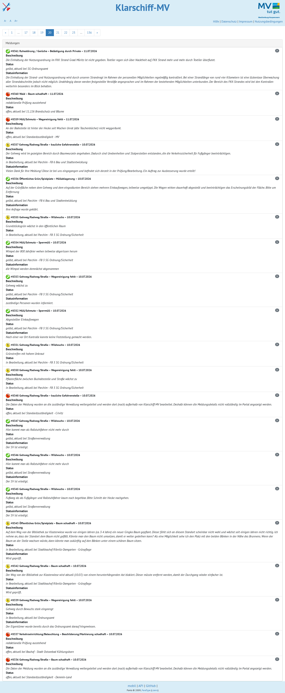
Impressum (245, 21)
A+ (16, 21)
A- (5, 21)
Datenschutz (229, 21)
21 (57, 32)
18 (33, 32)
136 (89, 32)
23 (73, 32)
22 (65, 32)
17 (26, 32)
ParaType (146, 690)
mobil (132, 686)
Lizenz (155, 690)
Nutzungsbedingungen (269, 21)
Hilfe (216, 21)
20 (49, 32)
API (140, 686)
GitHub (151, 686)
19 (41, 32)
